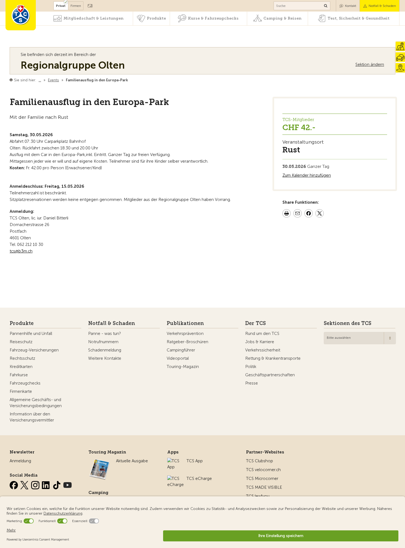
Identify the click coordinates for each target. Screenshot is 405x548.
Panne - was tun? (104, 333)
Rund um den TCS (262, 333)
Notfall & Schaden (382, 6)
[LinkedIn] (46, 484)
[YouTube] (67, 484)
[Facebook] (14, 484)
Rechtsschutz (22, 358)
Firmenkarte (21, 391)
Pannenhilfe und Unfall (31, 333)
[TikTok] (57, 484)
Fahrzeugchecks (25, 383)
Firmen (76, 6)
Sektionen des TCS (347, 323)
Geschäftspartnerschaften (270, 374)
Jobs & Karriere (259, 341)
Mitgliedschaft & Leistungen (93, 18)
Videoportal (178, 358)
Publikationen (185, 323)
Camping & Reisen (282, 18)
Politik (250, 366)
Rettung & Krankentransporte (273, 358)
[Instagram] (35, 484)
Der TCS (255, 323)
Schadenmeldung (104, 350)
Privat (61, 6)
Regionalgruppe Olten (73, 65)
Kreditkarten (21, 366)
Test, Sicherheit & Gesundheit (359, 18)
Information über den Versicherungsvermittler (32, 417)
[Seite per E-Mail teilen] (297, 214)
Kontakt (350, 6)
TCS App (195, 460)
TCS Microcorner (262, 478)
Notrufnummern (103, 341)
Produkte (156, 18)
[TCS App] (174, 460)
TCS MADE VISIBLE (264, 487)
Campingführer (181, 350)
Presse (251, 383)
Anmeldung (20, 460)
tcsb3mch (21, 251)
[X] (25, 484)
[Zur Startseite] (21, 15)
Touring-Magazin (183, 366)
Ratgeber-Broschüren (187, 341)
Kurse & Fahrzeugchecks (213, 18)
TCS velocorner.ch (263, 469)
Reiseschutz (21, 341)
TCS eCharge (199, 478)
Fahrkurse (19, 374)
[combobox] (360, 338)
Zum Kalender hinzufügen (306, 175)
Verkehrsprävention (185, 333)
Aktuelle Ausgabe (132, 460)
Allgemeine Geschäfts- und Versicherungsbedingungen (36, 402)
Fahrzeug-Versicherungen (34, 350)
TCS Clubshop (259, 460)
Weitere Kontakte (104, 358)
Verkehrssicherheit (262, 350)
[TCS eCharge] (175, 478)
